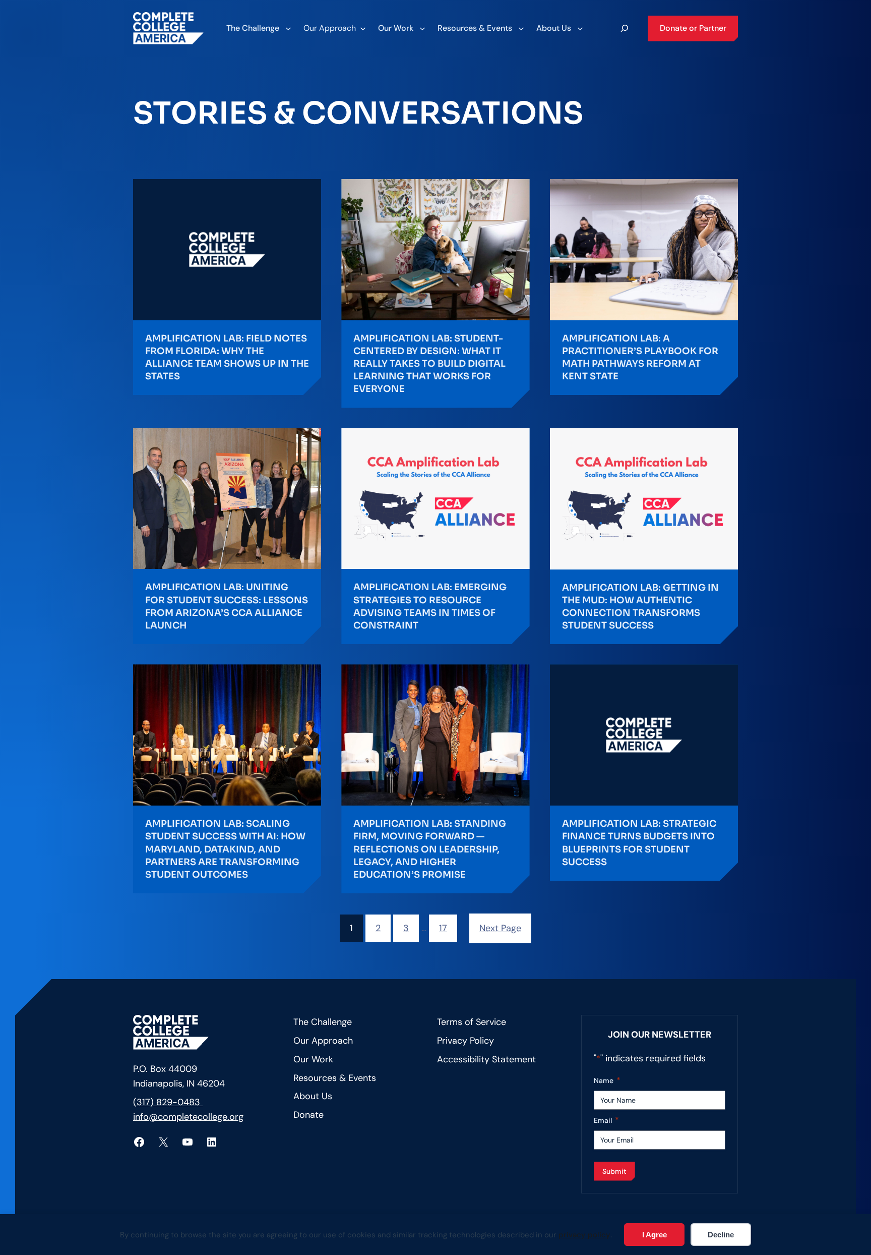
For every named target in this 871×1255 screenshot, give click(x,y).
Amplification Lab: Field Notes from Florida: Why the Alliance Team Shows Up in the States (227, 357)
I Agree (654, 1234)
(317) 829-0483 (168, 1102)
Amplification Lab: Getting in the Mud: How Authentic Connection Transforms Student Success (640, 607)
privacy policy (584, 1235)
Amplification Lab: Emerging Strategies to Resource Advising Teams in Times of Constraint (430, 606)
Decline (721, 1234)
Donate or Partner (693, 28)
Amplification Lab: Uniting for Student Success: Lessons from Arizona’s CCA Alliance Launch (226, 606)
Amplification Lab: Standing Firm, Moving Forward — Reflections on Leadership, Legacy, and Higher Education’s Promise (429, 849)
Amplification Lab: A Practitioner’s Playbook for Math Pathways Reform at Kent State (640, 357)
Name (607, 1080)
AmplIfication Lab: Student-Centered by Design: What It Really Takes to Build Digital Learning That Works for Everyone (429, 364)
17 (443, 928)
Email (606, 1120)
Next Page (500, 928)
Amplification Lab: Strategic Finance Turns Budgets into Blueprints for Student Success (639, 843)
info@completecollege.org (188, 1117)
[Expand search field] (624, 28)
